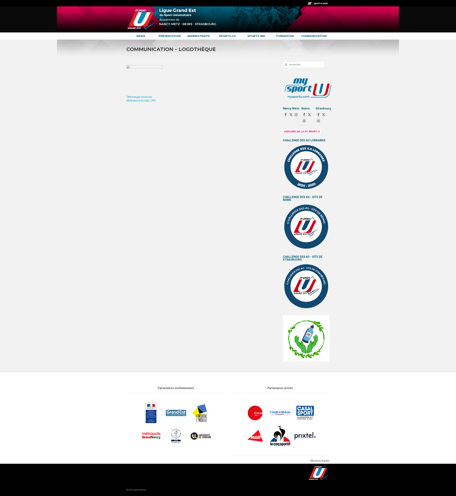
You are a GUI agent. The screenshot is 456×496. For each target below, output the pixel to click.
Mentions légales (320, 460)
